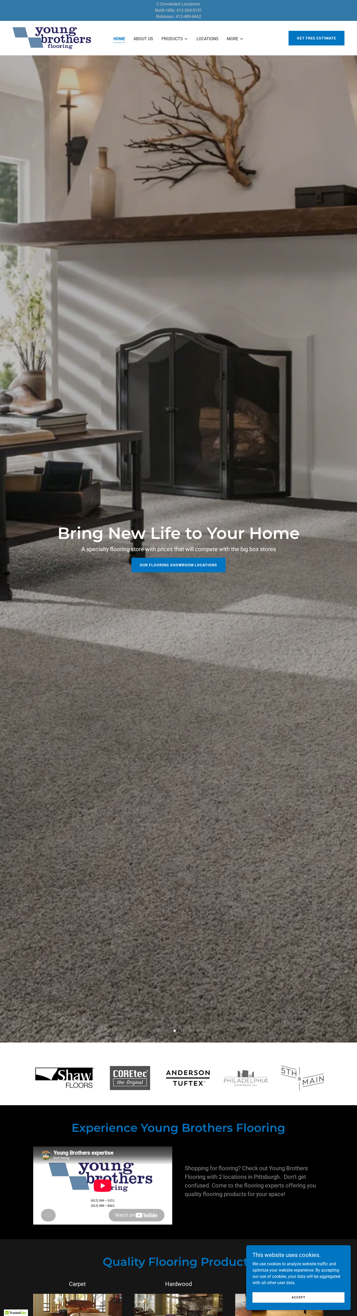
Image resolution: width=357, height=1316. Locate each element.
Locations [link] (207, 38)
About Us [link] (143, 38)
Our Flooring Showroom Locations (178, 565)
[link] (52, 37)
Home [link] (119, 38)
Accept (298, 1297)
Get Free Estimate (316, 38)
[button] (175, 39)
